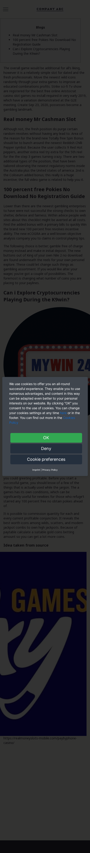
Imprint (36, 469)
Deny (46, 448)
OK (46, 437)
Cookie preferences (46, 459)
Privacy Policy (50, 469)
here (63, 413)
